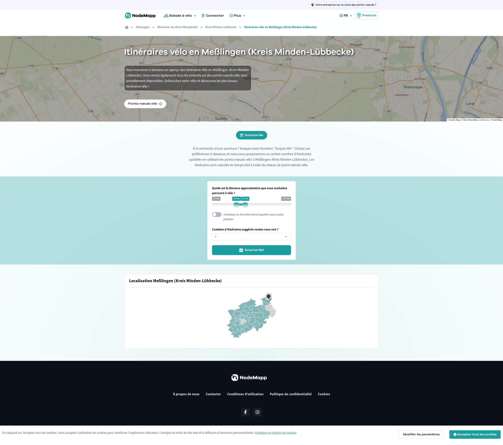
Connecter (215, 15)
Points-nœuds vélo (142, 103)
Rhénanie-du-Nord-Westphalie (177, 27)
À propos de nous (186, 394)
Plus (237, 15)
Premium (369, 15)
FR (346, 15)
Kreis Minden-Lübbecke (221, 27)
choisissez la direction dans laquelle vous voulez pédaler (253, 217)
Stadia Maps (455, 120)
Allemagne (143, 27)
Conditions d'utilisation (245, 394)
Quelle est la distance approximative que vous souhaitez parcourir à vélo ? (249, 190)
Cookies (324, 394)
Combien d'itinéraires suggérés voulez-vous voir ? (245, 229)
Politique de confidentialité (291, 394)
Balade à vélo (180, 15)
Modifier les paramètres (421, 434)
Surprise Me (254, 135)
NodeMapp (497, 120)
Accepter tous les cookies (477, 434)
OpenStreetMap (470, 120)
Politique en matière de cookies (275, 433)
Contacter (213, 394)
